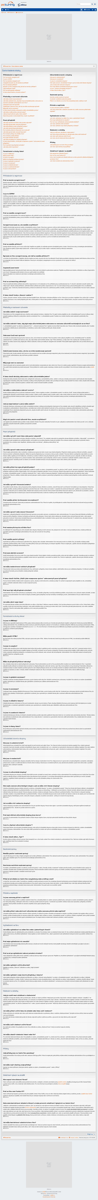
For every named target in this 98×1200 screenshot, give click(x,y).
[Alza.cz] (22, 4)
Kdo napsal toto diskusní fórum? (59, 153)
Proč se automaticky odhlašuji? (11, 90)
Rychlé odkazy (3, 10)
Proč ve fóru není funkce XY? (58, 155)
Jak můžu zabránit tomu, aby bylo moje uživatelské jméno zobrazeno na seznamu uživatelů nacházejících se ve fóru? (23, 102)
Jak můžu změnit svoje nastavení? (12, 99)
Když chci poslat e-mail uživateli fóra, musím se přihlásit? (18, 116)
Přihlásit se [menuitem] (93, 10)
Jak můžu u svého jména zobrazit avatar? (14, 112)
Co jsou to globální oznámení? (11, 161)
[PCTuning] (8, 4)
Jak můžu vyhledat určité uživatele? (59, 123)
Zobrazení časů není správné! (11, 104)
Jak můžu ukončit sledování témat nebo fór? (62, 138)
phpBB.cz (52, 1195)
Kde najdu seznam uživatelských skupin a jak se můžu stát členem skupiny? (71, 83)
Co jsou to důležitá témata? (10, 165)
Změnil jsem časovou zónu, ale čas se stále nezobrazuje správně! (21, 106)
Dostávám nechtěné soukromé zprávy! (60, 99)
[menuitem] (81, 9)
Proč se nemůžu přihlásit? (10, 84)
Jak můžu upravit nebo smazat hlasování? (14, 132)
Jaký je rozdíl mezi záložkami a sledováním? (62, 132)
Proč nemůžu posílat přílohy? (11, 135)
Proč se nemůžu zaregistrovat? (11, 81)
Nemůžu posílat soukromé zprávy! (59, 97)
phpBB (92, 367)
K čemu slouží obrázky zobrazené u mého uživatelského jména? (20, 110)
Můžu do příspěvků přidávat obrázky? (13, 159)
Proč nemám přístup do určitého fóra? (13, 134)
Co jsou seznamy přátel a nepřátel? (59, 107)
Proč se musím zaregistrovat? (11, 77)
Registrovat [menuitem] (96, 10)
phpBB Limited (62, 1082)
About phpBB (62, 1084)
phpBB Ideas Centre (86, 1093)
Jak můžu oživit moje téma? (10, 147)
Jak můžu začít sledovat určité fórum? (60, 136)
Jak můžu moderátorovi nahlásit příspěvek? (15, 139)
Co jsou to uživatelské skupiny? (58, 81)
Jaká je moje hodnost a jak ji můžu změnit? (15, 114)
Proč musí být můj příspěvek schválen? (13, 145)
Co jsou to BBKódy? (8, 153)
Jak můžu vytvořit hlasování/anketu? (13, 128)
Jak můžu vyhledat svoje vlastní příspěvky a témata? (64, 125)
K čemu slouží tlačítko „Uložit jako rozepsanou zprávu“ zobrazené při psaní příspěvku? (24, 142)
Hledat (4, 12)
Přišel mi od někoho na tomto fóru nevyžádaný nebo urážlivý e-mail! (68, 101)
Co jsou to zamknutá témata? (11, 167)
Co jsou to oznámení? (9, 163)
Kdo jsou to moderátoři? (56, 79)
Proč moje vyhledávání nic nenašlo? (59, 120)
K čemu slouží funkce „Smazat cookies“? (14, 92)
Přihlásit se (12, 12)
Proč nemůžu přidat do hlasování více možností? (16, 130)
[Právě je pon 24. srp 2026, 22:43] (94, 66)
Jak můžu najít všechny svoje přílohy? (60, 146)
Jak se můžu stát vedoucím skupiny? (60, 84)
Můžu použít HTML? (8, 155)
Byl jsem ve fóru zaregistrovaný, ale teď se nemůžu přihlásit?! (19, 86)
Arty (45, 1193)
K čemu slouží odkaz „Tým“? (58, 90)
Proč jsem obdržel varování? (11, 137)
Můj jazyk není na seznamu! (10, 108)
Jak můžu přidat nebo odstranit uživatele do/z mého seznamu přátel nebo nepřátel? (70, 110)
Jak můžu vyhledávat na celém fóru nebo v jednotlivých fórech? (67, 118)
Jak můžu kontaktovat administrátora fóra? (62, 161)
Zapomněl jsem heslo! (9, 88)
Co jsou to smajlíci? (8, 157)
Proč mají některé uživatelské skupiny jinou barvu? (63, 86)
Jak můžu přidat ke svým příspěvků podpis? (15, 126)
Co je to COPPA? (7, 79)
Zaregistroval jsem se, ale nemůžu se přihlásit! (15, 83)
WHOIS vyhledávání (30, 1107)
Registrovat (20, 12)
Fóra (8, 9)
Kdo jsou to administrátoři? (57, 77)
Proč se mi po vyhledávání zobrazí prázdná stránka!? (64, 122)
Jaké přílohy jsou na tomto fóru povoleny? (61, 144)
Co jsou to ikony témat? (9, 168)
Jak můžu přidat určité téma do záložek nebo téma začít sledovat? (68, 134)
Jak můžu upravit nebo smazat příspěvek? (14, 124)
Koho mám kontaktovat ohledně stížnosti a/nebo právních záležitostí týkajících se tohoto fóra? (71, 158)
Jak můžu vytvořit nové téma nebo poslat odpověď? (17, 122)
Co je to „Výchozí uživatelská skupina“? (61, 88)
